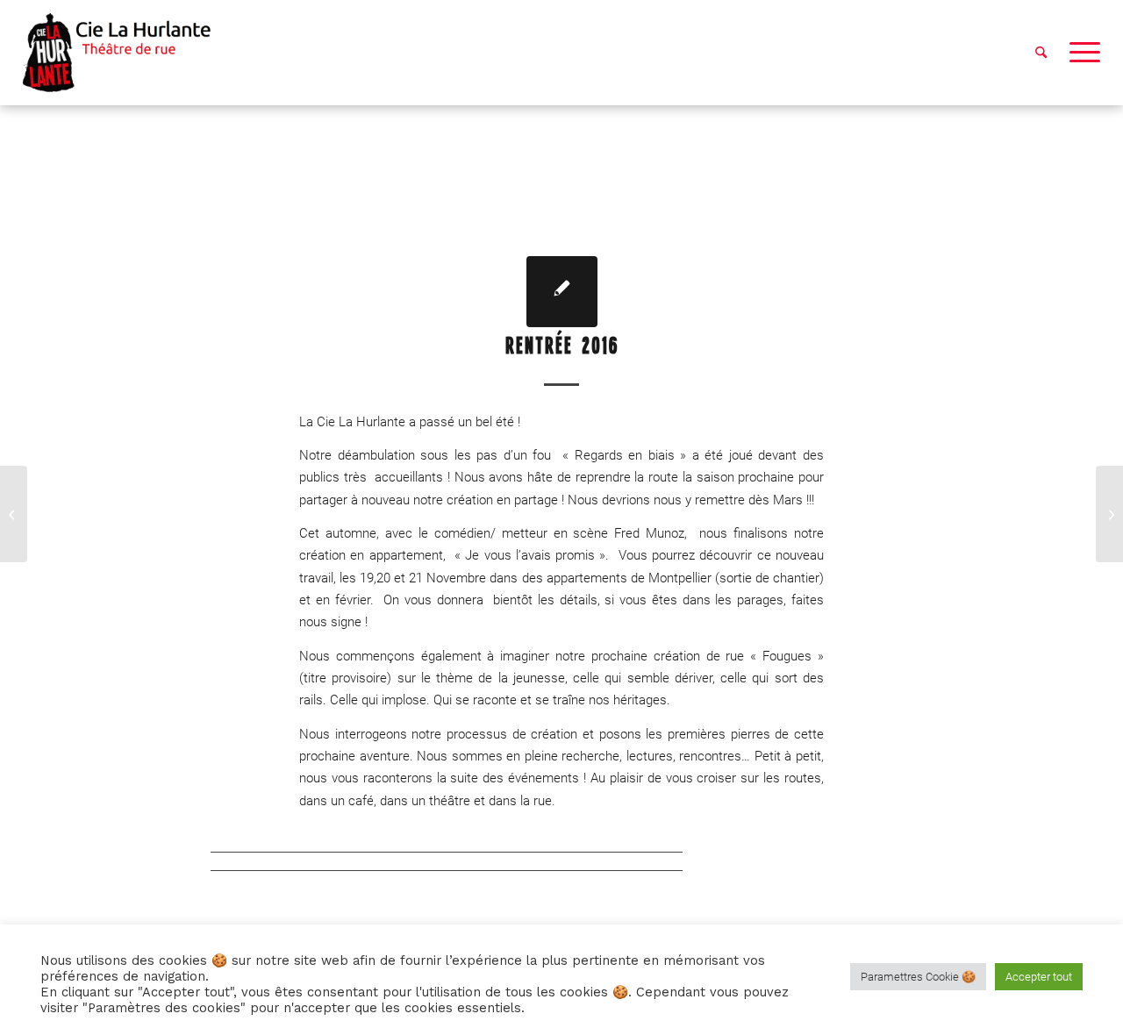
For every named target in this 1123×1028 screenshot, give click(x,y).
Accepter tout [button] (1038, 976)
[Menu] (1079, 52)
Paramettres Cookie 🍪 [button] (918, 976)
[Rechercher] (1041, 52)
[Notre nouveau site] (13, 514)
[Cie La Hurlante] (126, 52)
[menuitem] (1041, 52)
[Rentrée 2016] (561, 291)
